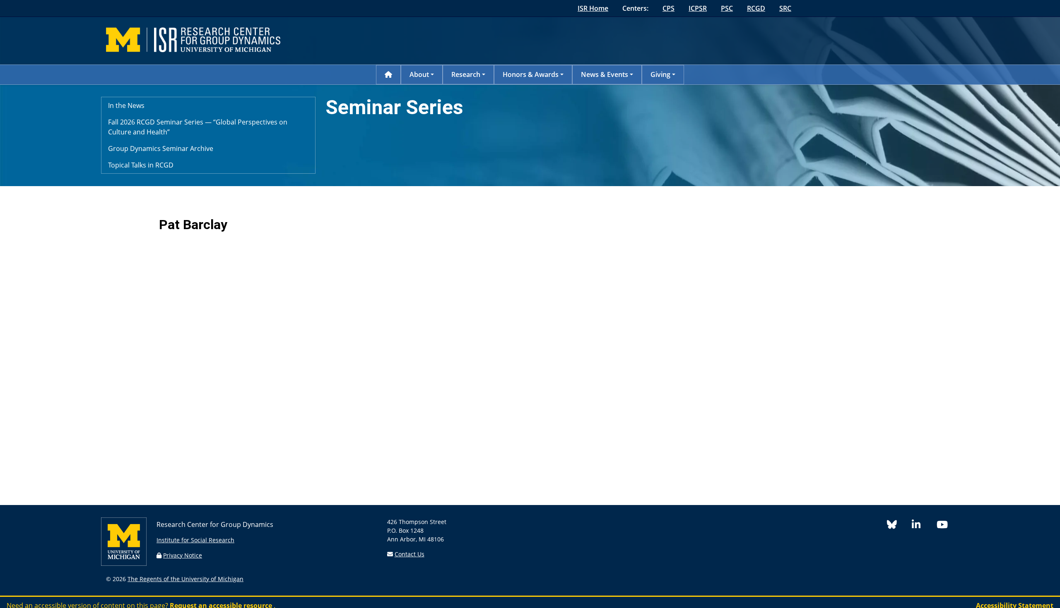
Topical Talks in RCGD (140, 165)
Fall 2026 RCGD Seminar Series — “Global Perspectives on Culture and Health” (197, 126)
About (419, 74)
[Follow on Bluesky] (899, 526)
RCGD (756, 8)
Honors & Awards (531, 74)
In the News (126, 105)
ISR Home (593, 8)
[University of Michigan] (124, 563)
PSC (727, 8)
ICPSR (698, 8)
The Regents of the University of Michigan (185, 579)
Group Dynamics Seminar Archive (160, 148)
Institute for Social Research (195, 540)
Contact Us (409, 554)
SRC (785, 8)
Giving (660, 74)
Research (465, 74)
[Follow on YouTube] (945, 526)
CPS (668, 8)
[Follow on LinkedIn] (924, 526)
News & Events (604, 74)
